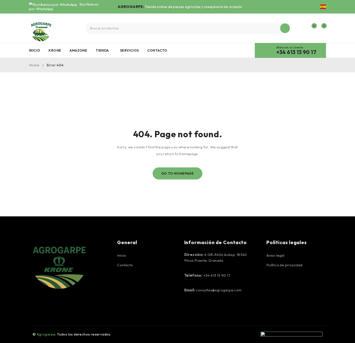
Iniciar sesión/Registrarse (301, 28)
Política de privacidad (284, 265)
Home (34, 65)
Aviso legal (275, 255)
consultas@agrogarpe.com (218, 290)
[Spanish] (323, 7)
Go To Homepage (177, 173)
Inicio (121, 255)
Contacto (125, 265)
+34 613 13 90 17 (296, 52)
